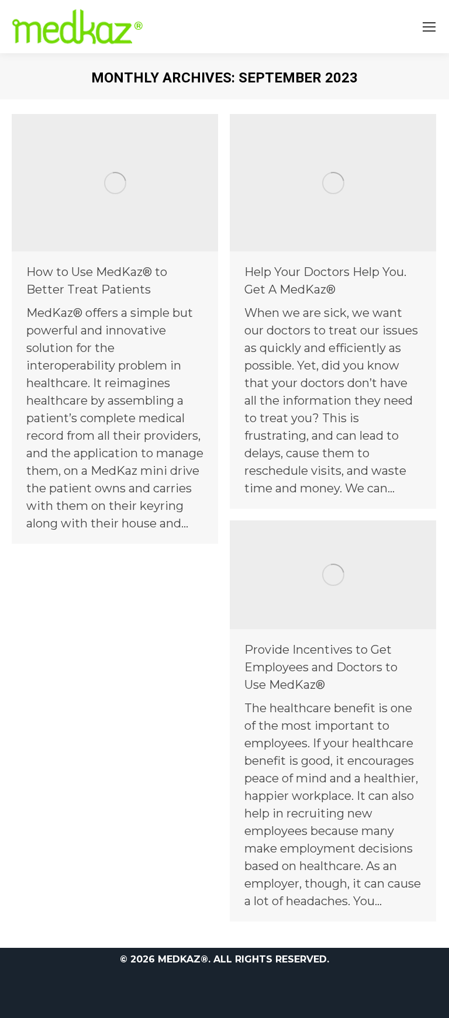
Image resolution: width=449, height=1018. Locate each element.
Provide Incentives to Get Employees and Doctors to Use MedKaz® (321, 667)
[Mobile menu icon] (429, 27)
